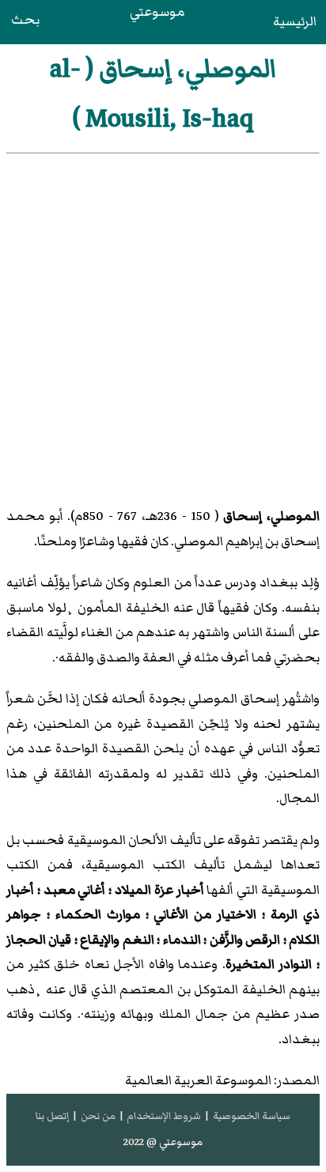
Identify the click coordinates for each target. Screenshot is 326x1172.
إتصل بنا (52, 1116)
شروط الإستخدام (164, 1116)
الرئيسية (295, 21)
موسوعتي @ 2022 (163, 1142)
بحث (25, 19)
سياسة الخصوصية (251, 1116)
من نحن (98, 1116)
